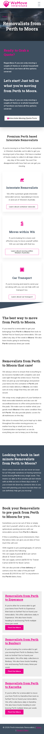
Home (4, 16)
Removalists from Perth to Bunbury (21, 641)
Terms (38, 727)
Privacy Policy (23, 730)
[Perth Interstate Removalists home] (14, 4)
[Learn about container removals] (22, 179)
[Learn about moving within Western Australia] (22, 223)
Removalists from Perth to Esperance (21, 597)
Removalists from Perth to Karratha (21, 685)
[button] (14, 627)
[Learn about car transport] (22, 269)
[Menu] (39, 4)
